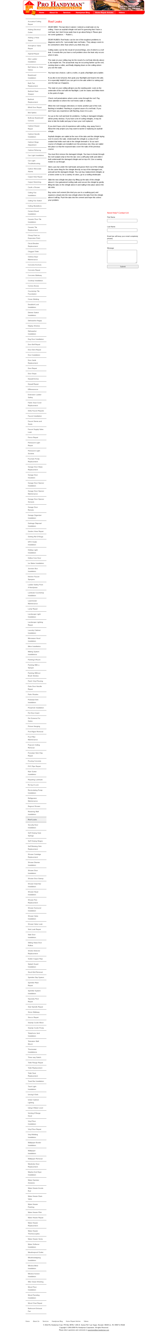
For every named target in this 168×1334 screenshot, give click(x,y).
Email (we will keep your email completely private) (122, 237)
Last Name (111, 227)
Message (110, 248)
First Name (111, 217)
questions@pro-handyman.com (98, 1330)
